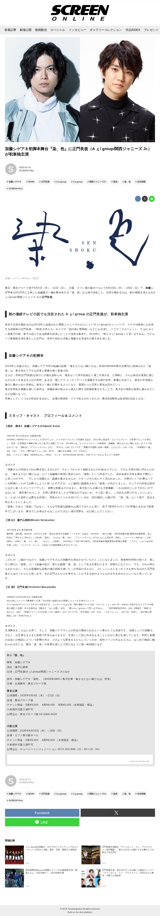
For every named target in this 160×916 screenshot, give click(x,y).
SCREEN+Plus (26, 170)
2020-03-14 (25, 167)
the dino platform (84, 912)
